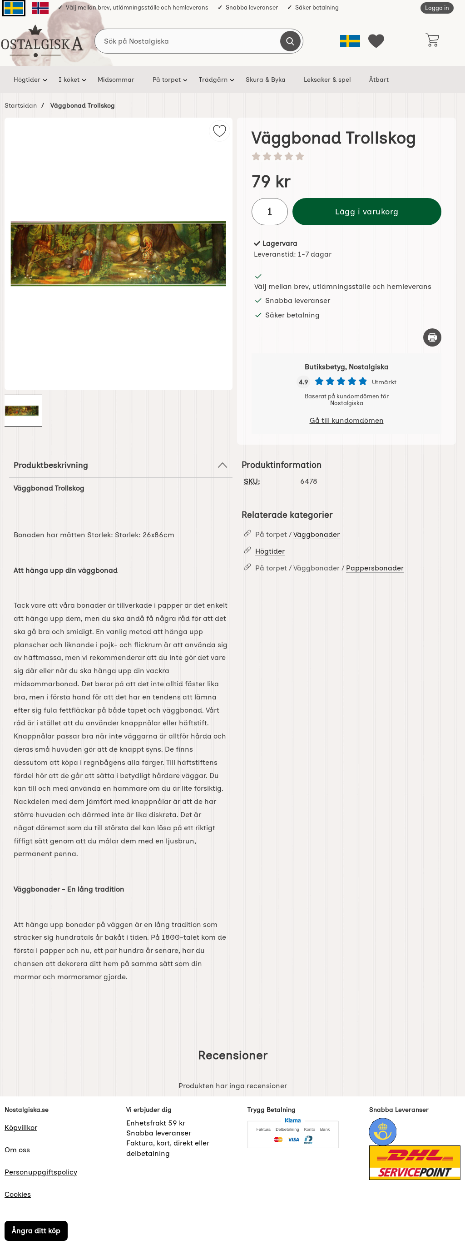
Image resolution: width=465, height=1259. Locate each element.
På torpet (167, 79)
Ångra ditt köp (36, 1230)
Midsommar (116, 79)
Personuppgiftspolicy (41, 1172)
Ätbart (379, 79)
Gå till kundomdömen (347, 420)
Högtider (27, 79)
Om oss (17, 1149)
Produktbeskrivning (51, 465)
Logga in (437, 8)
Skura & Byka (266, 79)
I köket (69, 79)
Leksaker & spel (327, 79)
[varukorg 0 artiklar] (432, 41)
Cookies (18, 1194)
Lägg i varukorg (367, 211)
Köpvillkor (21, 1127)
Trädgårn (213, 79)
